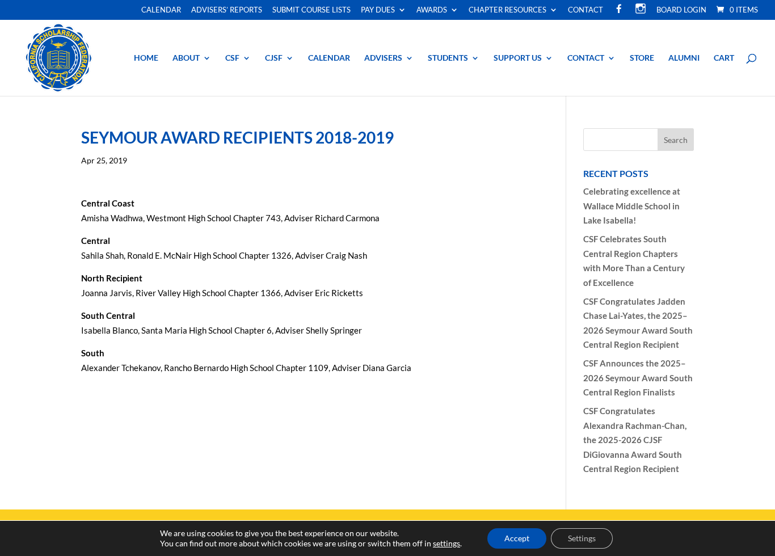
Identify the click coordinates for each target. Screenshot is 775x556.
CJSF (274, 58)
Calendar (161, 10)
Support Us (518, 58)
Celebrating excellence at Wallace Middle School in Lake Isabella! (631, 205)
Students (448, 58)
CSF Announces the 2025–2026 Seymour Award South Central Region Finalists (638, 377)
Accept (516, 538)
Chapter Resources (507, 10)
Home (146, 58)
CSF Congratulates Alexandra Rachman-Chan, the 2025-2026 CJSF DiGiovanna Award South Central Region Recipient (634, 440)
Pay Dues (378, 10)
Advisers (383, 58)
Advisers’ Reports (226, 10)
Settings (582, 538)
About (186, 58)
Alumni (684, 58)
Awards (431, 10)
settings (446, 543)
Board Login (681, 10)
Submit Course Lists (311, 10)
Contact (585, 10)
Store (642, 58)
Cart (724, 58)
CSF (232, 58)
